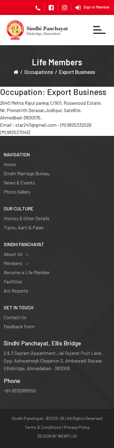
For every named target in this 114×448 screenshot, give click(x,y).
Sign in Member (96, 7)
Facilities (13, 281)
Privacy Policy (76, 427)
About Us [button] (13, 254)
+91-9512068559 (20, 390)
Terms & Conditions (43, 427)
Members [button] (13, 263)
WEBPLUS (67, 436)
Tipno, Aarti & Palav (24, 227)
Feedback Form (19, 326)
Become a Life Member (27, 272)
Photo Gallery (17, 192)
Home (10, 164)
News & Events (19, 182)
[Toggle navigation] (99, 30)
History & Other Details (27, 218)
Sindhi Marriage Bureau (27, 173)
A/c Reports (16, 290)
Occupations (38, 72)
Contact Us (15, 317)
